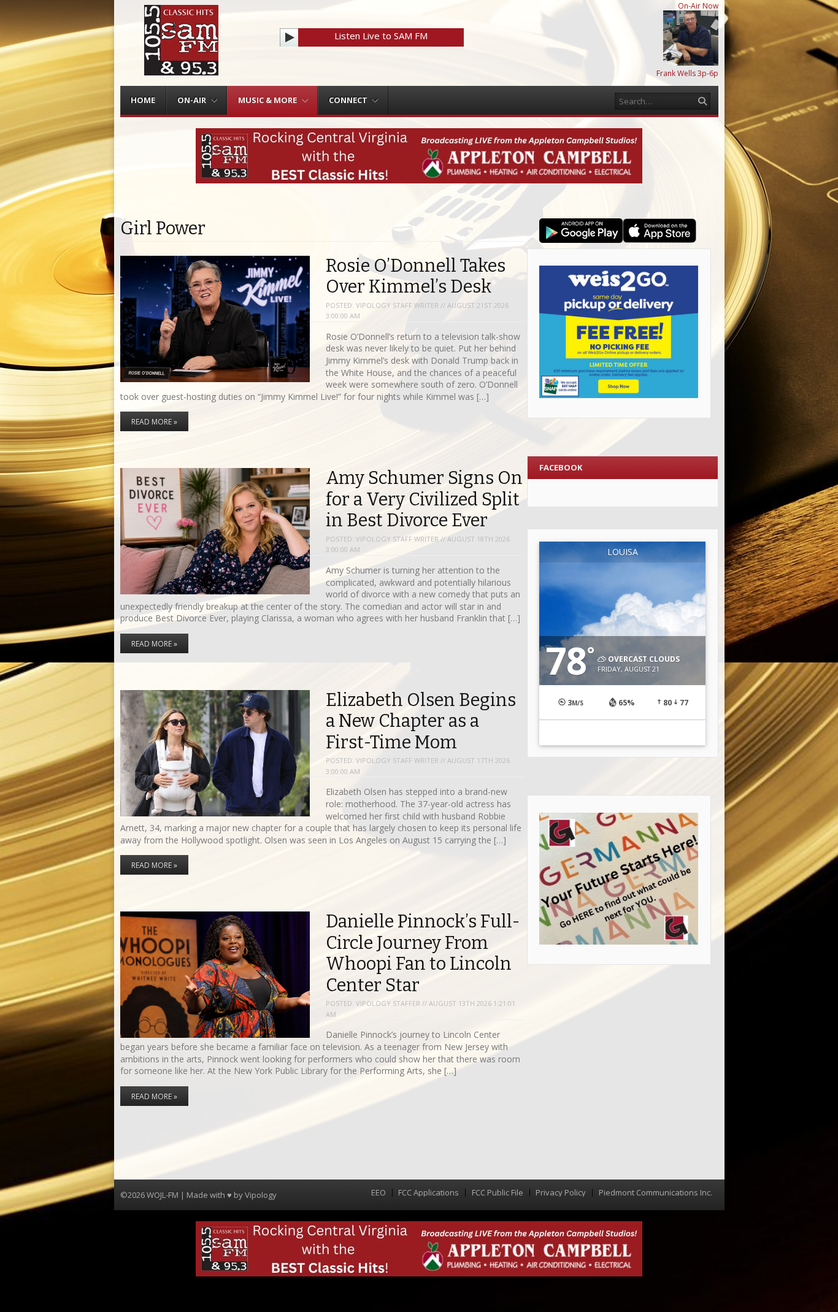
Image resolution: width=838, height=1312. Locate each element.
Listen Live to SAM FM (381, 35)
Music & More (267, 99)
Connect (348, 99)
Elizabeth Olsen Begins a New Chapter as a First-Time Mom (421, 721)
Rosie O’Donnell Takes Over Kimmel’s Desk (415, 276)
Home (143, 99)
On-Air (191, 99)
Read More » (154, 421)
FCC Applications (428, 1193)
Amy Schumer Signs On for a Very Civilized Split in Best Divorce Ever (424, 499)
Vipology (261, 1194)
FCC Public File (497, 1193)
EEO (378, 1193)
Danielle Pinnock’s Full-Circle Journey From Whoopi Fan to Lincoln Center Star (423, 953)
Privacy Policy (561, 1193)
